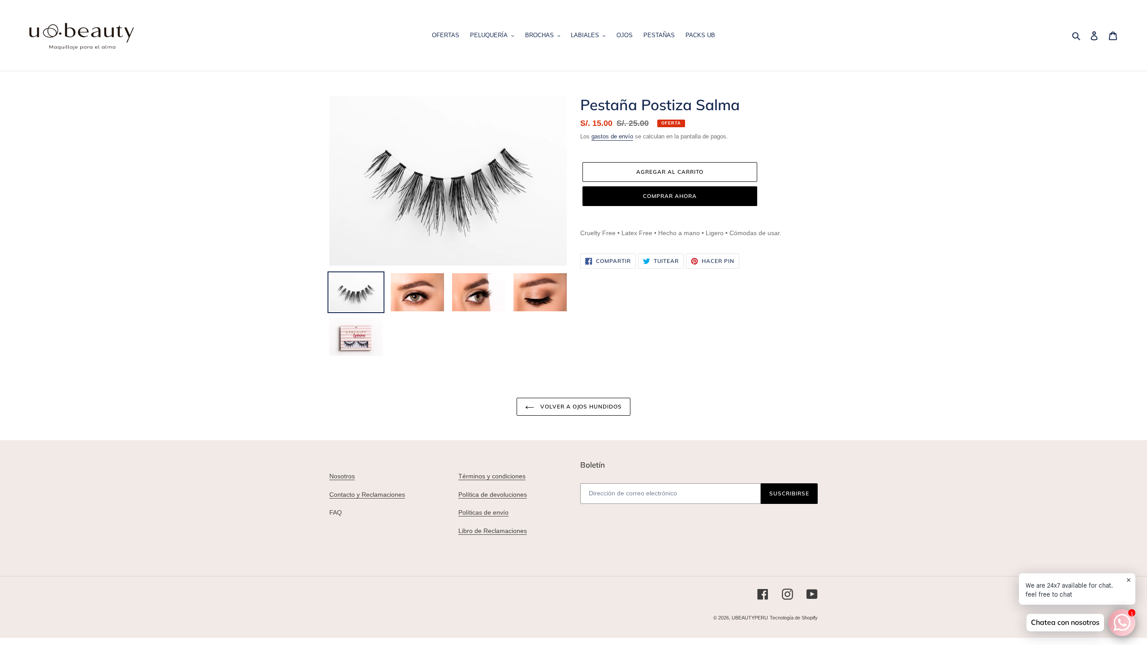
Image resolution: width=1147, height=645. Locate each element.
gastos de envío (612, 136)
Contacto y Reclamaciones (367, 494)
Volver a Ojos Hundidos (580, 406)
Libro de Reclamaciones (492, 530)
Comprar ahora (669, 196)
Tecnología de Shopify (794, 617)
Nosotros (342, 476)
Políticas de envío (483, 512)
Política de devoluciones (492, 494)
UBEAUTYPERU (750, 617)
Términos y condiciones (492, 476)
